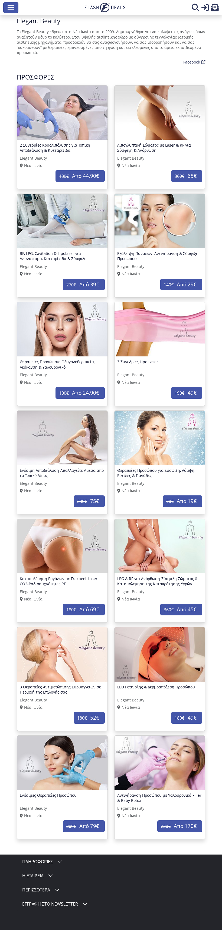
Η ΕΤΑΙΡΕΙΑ (33, 876)
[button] (215, 8)
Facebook (191, 62)
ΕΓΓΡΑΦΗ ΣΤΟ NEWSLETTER (50, 904)
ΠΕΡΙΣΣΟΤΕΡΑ (36, 890)
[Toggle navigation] (10, 7)
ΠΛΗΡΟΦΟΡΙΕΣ (37, 862)
